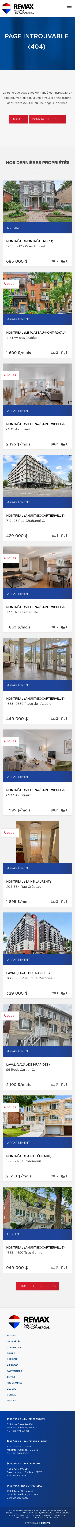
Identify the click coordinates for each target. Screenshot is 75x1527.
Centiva (44, 1523)
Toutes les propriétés (37, 1286)
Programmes (14, 1383)
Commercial (14, 1347)
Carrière (12, 1359)
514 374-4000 (20, 1431)
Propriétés (14, 1342)
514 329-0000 (20, 1476)
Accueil (18, 119)
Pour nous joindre (47, 119)
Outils (11, 1377)
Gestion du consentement (45, 1518)
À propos (12, 1365)
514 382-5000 (20, 1453)
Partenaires (14, 1371)
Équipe (11, 1353)
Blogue (11, 1389)
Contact (12, 1395)
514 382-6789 (20, 1498)
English (11, 1401)
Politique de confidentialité (36, 1515)
